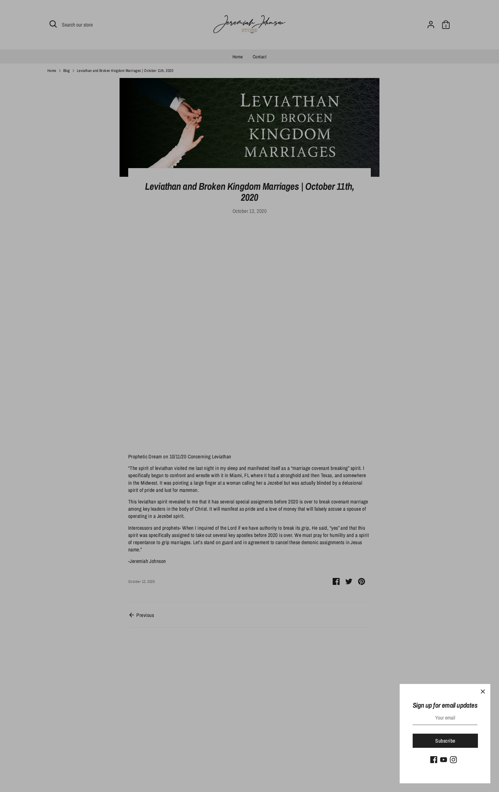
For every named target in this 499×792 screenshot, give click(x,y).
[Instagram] (453, 759)
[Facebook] (433, 759)
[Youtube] (443, 759)
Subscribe (445, 740)
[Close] (482, 691)
